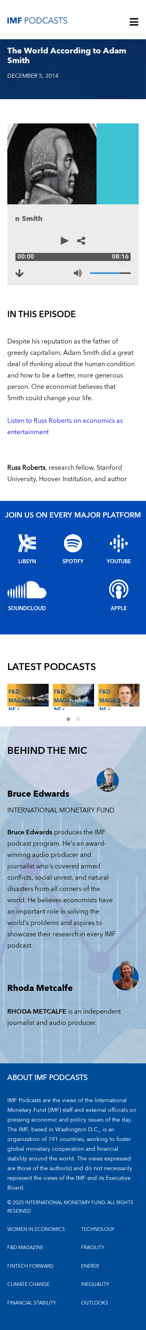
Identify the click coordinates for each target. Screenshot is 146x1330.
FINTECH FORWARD (30, 1266)
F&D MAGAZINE (25, 1247)
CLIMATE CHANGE (28, 1284)
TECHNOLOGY (97, 1229)
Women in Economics (36, 1229)
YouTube (119, 561)
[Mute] (78, 273)
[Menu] (134, 22)
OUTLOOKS (94, 1303)
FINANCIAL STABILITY (31, 1303)
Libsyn (27, 561)
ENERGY (90, 1266)
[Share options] (81, 241)
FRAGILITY (92, 1247)
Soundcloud (27, 608)
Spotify (73, 561)
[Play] (65, 241)
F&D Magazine (19, 700)
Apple (119, 608)
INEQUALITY (95, 1284)
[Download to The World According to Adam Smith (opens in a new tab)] (19, 273)
